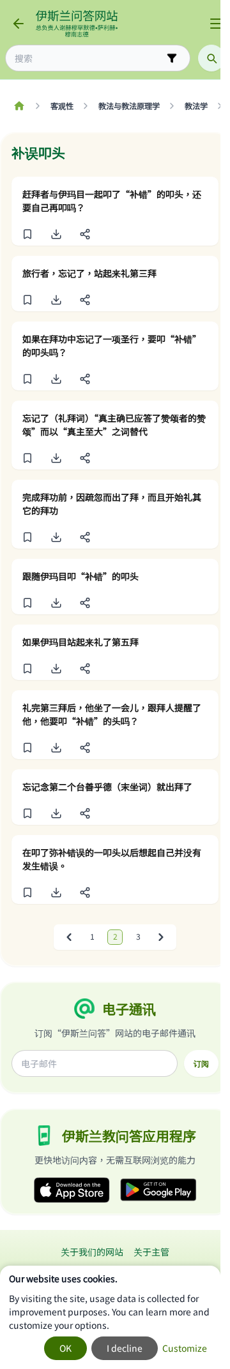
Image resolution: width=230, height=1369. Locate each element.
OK (65, 1348)
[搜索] (211, 58)
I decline (124, 1348)
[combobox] (89, 58)
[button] (27, 234)
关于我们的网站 (92, 1251)
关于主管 (151, 1251)
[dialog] (110, 1317)
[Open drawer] (216, 24)
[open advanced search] (172, 58)
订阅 (201, 1063)
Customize (184, 1348)
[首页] (19, 106)
